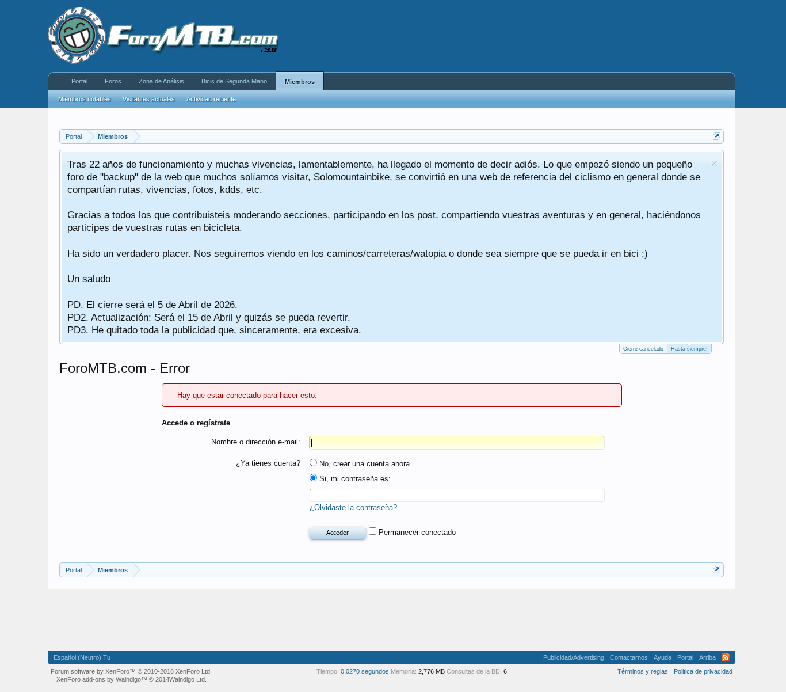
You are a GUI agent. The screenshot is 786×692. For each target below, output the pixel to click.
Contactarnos (629, 657)
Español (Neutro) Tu (82, 657)
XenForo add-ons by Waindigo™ (101, 679)
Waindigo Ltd (187, 679)
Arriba (707, 657)
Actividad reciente (211, 99)
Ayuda (662, 657)
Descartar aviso (714, 163)
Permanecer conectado (416, 532)
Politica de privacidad (703, 671)
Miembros (300, 81)
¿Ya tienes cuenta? (268, 463)
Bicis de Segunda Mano (234, 81)
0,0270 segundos (365, 671)
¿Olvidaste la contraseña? (353, 507)
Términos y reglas (642, 671)
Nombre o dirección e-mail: (255, 442)
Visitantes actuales (149, 99)
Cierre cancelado (643, 349)
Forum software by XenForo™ (131, 671)
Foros (113, 81)
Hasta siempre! (689, 349)
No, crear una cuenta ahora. (364, 463)
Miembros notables (84, 99)
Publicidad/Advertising (573, 657)
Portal (79, 81)
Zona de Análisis (161, 81)
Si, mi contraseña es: (354, 478)
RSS (726, 657)
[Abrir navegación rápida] (716, 136)
